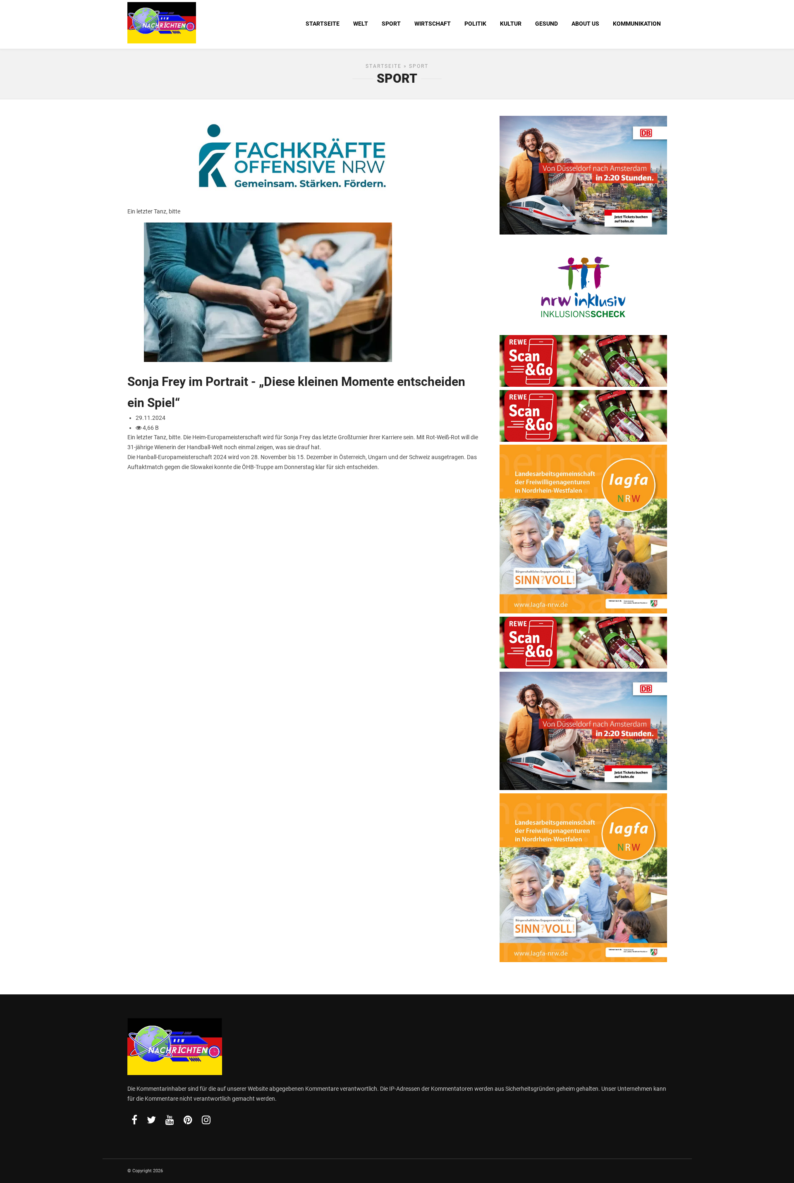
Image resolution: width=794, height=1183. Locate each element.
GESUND (546, 23)
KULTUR (510, 23)
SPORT (391, 23)
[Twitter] (151, 1119)
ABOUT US (585, 23)
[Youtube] (169, 1119)
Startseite (384, 66)
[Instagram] (206, 1119)
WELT (360, 23)
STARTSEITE (323, 23)
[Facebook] (134, 1119)
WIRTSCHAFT (432, 23)
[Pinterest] (188, 1119)
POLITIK (475, 23)
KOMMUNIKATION (637, 23)
